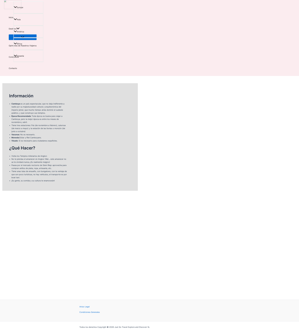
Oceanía (20, 56)
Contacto (13, 68)
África (19, 44)
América (20, 31)
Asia (19, 19)
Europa (20, 7)
